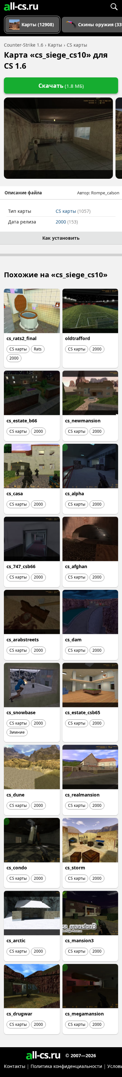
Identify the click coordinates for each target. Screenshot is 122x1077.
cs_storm (75, 868)
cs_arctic (16, 940)
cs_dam (73, 639)
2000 (67, 222)
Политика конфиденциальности (66, 1066)
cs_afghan (76, 566)
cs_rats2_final (21, 338)
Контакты (14, 1066)
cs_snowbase (21, 712)
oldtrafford (77, 338)
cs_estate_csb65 (82, 712)
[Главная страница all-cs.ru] (21, 6)
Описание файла (23, 193)
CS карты (73, 211)
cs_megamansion (84, 1014)
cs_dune (15, 795)
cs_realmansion (82, 795)
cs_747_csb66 (21, 566)
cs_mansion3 (79, 940)
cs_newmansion (83, 421)
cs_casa (15, 493)
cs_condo (17, 868)
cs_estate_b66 (22, 421)
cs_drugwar (19, 1014)
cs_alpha (74, 493)
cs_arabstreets (23, 639)
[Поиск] (114, 6)
